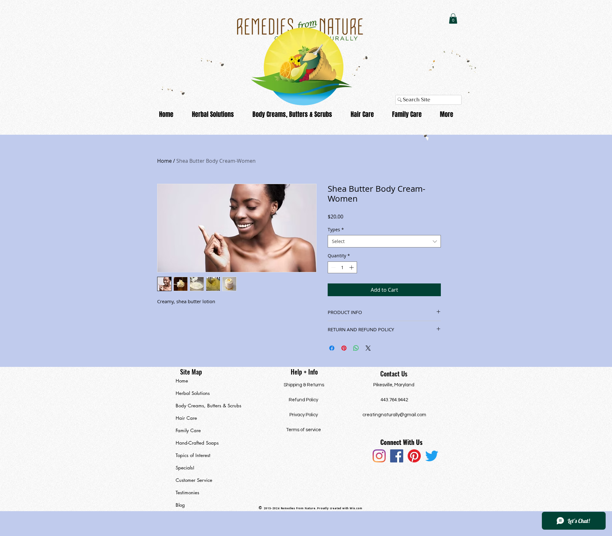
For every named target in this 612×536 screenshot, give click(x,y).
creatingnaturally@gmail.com (394, 414)
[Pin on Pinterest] (344, 348)
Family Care (188, 430)
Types (336, 229)
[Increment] (352, 267)
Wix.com (356, 508)
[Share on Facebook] (332, 348)
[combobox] (384, 241)
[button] (453, 18)
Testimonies (187, 493)
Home (164, 160)
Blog (180, 505)
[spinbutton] (342, 267)
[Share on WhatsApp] (356, 348)
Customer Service (194, 480)
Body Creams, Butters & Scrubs (205, 406)
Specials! (185, 468)
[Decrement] (333, 267)
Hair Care (186, 418)
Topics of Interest (193, 455)
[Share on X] (368, 348)
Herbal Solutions (193, 393)
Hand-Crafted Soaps (197, 443)
